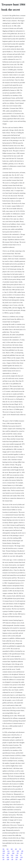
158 (3, 859)
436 (12, 859)
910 (16, 859)
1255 (21, 857)
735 (20, 849)
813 (3, 855)
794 (3, 849)
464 (20, 859)
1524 (12, 855)
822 (3, 857)
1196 (8, 853)
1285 (18, 851)
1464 (13, 853)
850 (7, 855)
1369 (8, 859)
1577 (13, 851)
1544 (17, 855)
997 (12, 857)
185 (16, 849)
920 (12, 849)
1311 (8, 851)
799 (17, 853)
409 (22, 851)
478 (22, 853)
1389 (4, 851)
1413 (4, 853)
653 (7, 849)
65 (20, 855)
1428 (8, 857)
